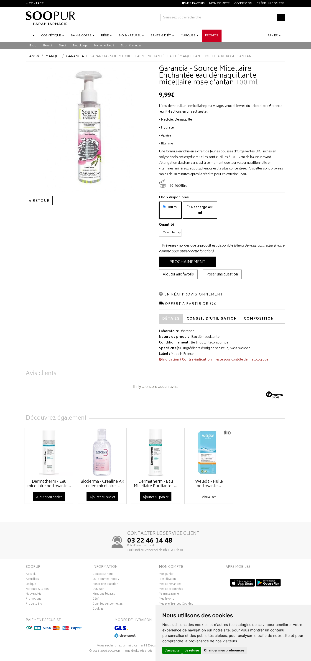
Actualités (32, 580)
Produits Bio (34, 604)
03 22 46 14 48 (149, 541)
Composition (259, 319)
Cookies (98, 609)
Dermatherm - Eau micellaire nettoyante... (49, 484)
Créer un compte (270, 3)
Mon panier (166, 575)
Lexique (31, 585)
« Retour (39, 201)
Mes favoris (166, 599)
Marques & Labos (37, 590)
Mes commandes (170, 585)
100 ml (172, 207)
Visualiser (209, 497)
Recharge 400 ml (202, 210)
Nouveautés (33, 594)
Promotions (33, 599)
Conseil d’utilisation (212, 319)
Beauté (47, 45)
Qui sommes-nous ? (105, 580)
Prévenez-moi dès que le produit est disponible (197, 246)
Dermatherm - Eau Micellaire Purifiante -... (155, 484)
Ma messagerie (169, 594)
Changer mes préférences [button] (224, 650)
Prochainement (187, 262)
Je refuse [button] (192, 650)
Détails (171, 319)
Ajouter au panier (49, 497)
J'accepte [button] (172, 650)
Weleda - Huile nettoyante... (209, 484)
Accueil (34, 56)
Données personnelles (107, 604)
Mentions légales (103, 594)
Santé (62, 45)
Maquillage (80, 45)
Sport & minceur (132, 45)
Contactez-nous (102, 575)
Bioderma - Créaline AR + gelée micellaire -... (102, 484)
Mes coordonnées (171, 590)
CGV (95, 599)
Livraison (98, 590)
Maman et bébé (104, 45)
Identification (167, 580)
